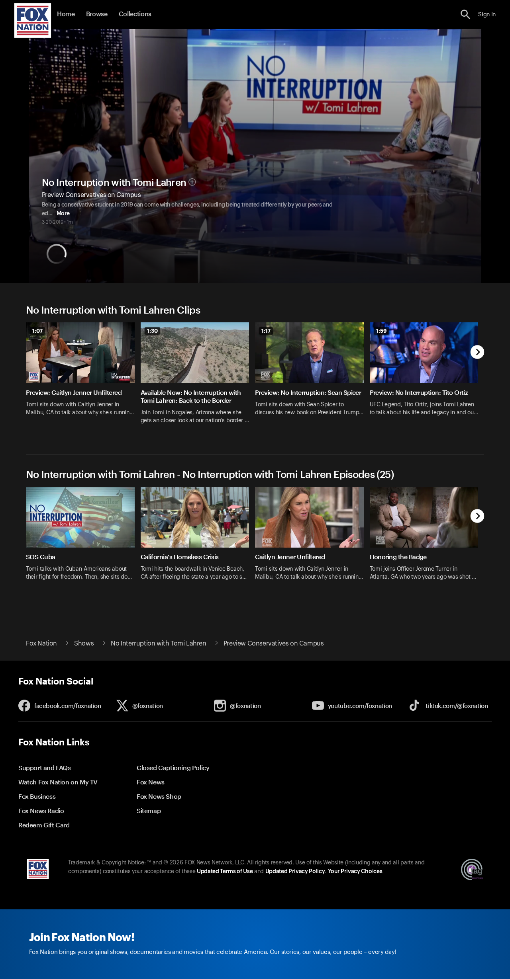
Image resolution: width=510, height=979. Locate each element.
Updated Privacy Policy (295, 871)
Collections (135, 14)
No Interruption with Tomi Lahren (114, 182)
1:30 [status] (152, 331)
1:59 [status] (381, 331)
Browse (97, 14)
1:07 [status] (37, 331)
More (63, 213)
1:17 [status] (266, 331)
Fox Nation (41, 643)
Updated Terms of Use (225, 871)
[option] (83, 378)
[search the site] (465, 14)
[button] (465, 14)
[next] (477, 352)
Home (66, 14)
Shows (84, 643)
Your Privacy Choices (355, 871)
